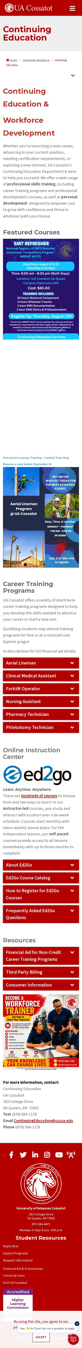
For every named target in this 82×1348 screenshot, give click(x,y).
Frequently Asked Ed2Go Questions (30, 914)
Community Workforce (36, 60)
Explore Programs (15, 1253)
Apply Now (10, 1246)
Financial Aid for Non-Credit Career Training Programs (33, 956)
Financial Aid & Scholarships (23, 1268)
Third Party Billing (24, 972)
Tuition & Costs (14, 1275)
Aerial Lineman (21, 663)
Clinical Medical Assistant (31, 676)
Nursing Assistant (23, 701)
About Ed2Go (19, 865)
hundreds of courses (39, 796)
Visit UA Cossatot (15, 1282)
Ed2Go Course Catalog (28, 878)
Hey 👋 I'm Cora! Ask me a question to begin (47, 1328)
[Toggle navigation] (73, 76)
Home (13, 60)
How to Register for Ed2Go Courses (32, 894)
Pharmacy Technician (27, 714)
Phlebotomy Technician (29, 727)
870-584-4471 (41, 1224)
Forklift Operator (23, 688)
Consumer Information (29, 985)
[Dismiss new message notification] (77, 1323)
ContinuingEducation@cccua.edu (43, 1121)
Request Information (18, 1260)
